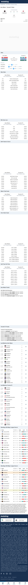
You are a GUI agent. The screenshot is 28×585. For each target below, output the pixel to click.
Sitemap (9, 577)
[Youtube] (10, 573)
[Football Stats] (5, 2)
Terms (2, 577)
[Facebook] (2, 573)
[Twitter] (4, 573)
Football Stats (2, 4)
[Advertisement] (14, 37)
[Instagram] (7, 573)
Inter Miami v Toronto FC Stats (11, 4)
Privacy (5, 577)
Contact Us (14, 577)
